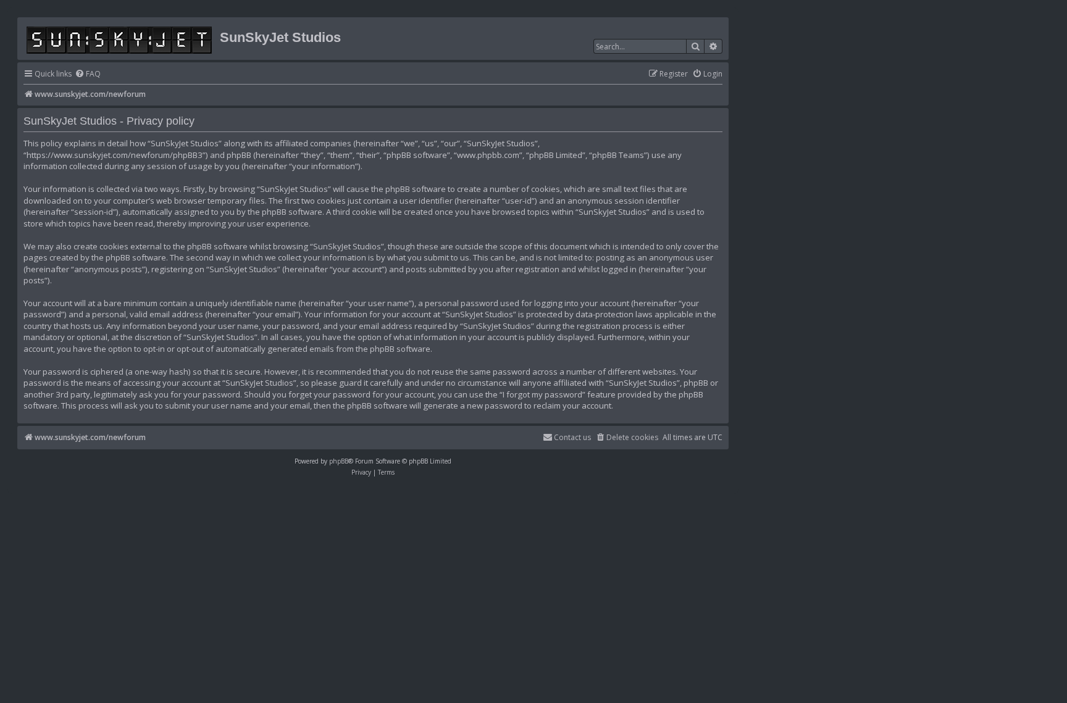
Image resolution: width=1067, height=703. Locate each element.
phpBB (338, 461)
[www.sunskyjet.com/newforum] (120, 38)
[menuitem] (88, 74)
